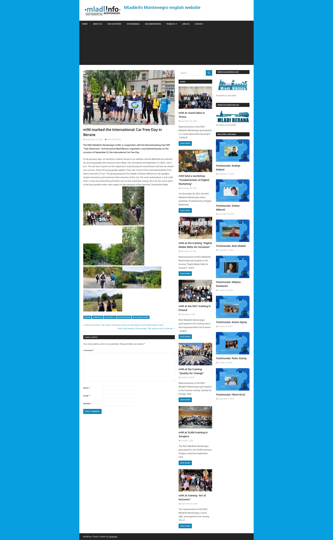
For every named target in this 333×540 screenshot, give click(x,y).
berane (87, 317)
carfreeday (97, 317)
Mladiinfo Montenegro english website (162, 7)
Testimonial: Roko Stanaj (231, 358)
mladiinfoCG (110, 317)
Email (86, 395)
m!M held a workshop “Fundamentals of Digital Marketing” (194, 179)
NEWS (182, 82)
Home (85, 24)
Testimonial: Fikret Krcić (230, 394)
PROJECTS (170, 24)
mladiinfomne (124, 317)
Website (87, 403)
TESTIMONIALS (133, 24)
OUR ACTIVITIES (114, 24)
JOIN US (185, 24)
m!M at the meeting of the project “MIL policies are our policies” (145, 328)
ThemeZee (112, 536)
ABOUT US (97, 24)
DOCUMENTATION (153, 24)
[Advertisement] (166, 46)
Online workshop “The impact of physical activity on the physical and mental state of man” (124, 325)
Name (86, 388)
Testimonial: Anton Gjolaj (231, 322)
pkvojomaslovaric (141, 317)
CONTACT (199, 24)
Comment (88, 350)
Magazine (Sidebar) (226, 134)
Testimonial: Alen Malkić (231, 245)
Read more (185, 143)
